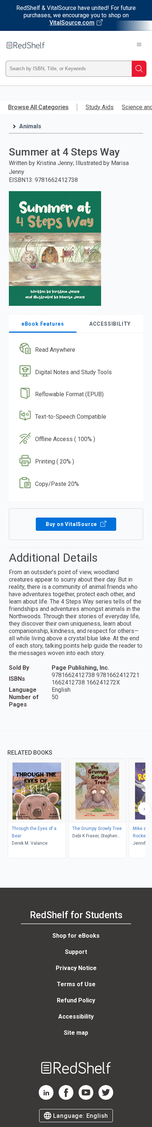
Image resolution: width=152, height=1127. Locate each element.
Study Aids (100, 107)
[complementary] (76, 795)
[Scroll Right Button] (144, 808)
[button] (75, 350)
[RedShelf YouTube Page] (86, 1097)
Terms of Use (76, 984)
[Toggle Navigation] (139, 45)
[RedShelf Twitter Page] (106, 1097)
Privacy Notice (76, 968)
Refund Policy (76, 1000)
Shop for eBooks (76, 935)
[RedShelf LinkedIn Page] (46, 1097)
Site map (76, 1032)
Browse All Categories (38, 107)
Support (76, 951)
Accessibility (76, 1016)
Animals (30, 126)
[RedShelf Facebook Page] (66, 1097)
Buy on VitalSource (72, 524)
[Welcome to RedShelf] (26, 45)
